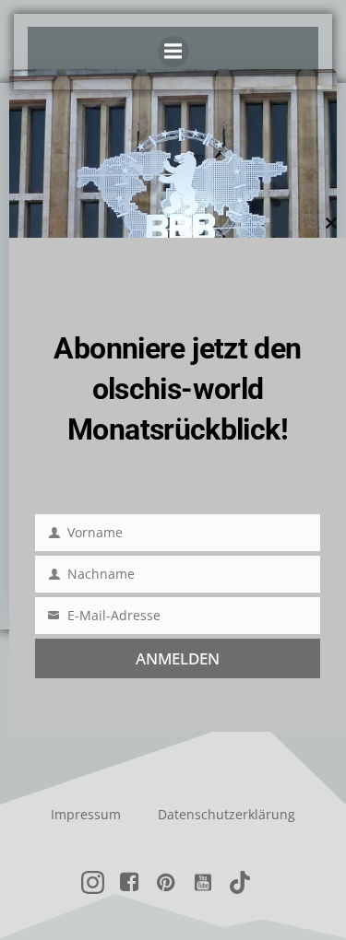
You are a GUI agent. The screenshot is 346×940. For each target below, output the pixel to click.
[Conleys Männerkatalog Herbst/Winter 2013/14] (173, 205)
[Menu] (173, 51)
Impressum (86, 814)
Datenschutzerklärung (226, 814)
